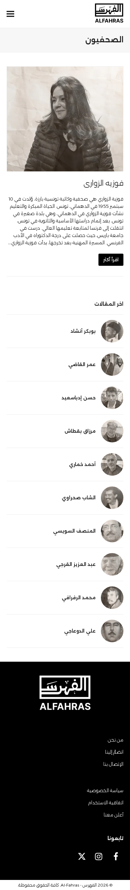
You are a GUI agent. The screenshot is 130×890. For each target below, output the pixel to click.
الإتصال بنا (113, 764)
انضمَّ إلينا (114, 752)
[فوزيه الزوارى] (65, 118)
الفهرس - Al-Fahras (79, 885)
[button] (10, 14)
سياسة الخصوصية (105, 790)
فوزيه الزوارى (103, 183)
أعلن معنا (113, 814)
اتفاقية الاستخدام (105, 802)
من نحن (115, 740)
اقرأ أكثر (111, 259)
